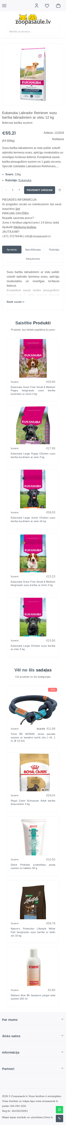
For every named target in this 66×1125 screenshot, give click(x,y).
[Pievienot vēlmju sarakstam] (60, 190)
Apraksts (12, 249)
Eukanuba (24, 180)
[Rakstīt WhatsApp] (59, 1110)
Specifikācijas (33, 249)
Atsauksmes (33, 258)
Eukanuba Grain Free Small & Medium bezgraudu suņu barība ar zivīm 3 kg (33, 583)
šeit (17, 208)
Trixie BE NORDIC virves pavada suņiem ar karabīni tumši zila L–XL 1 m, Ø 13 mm (33, 737)
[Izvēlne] (6, 6)
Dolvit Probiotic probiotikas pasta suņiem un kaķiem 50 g (33, 866)
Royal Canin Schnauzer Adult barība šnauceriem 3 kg (33, 802)
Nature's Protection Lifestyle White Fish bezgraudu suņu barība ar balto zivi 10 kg (33, 932)
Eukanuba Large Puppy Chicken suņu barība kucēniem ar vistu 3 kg (33, 455)
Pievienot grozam (39, 190)
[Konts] (38, 6)
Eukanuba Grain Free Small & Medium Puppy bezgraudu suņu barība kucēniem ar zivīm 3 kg (33, 390)
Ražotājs (54, 249)
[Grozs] (60, 6)
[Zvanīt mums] (59, 1118)
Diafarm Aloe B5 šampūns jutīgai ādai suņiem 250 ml (33, 997)
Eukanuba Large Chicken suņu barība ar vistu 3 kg (33, 647)
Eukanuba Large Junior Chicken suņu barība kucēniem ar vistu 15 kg (33, 519)
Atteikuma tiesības (24, 227)
